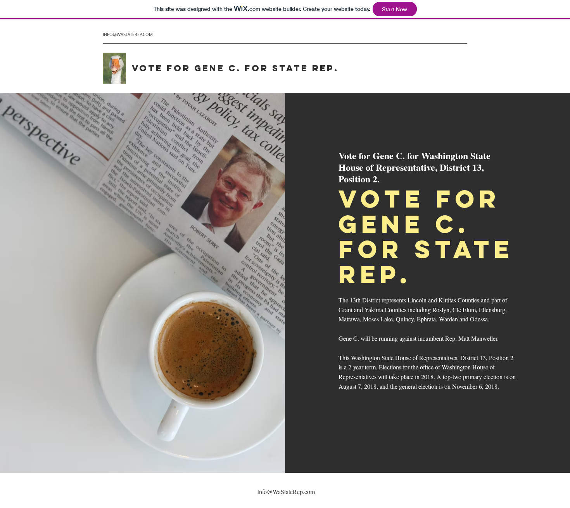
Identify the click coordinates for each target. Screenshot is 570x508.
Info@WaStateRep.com (286, 491)
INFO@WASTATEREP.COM (128, 34)
